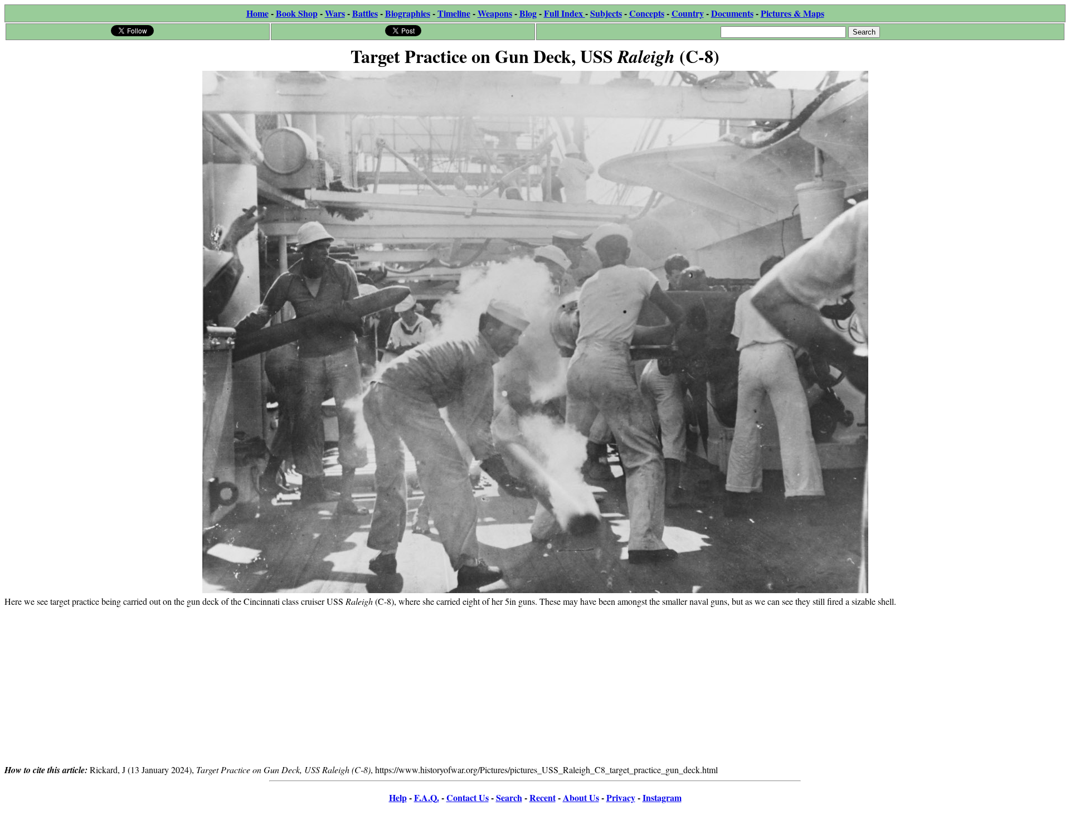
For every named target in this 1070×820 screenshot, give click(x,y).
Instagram (662, 797)
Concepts (646, 13)
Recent (542, 797)
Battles (365, 13)
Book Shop (297, 13)
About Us (581, 797)
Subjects (606, 13)
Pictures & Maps (792, 13)
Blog (528, 13)
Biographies (407, 13)
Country (688, 13)
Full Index (564, 13)
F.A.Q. (426, 797)
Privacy (620, 797)
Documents (732, 13)
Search (509, 797)
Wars (335, 13)
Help (398, 797)
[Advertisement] (535, 685)
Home (257, 13)
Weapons (495, 13)
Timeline (453, 13)
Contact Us (467, 797)
